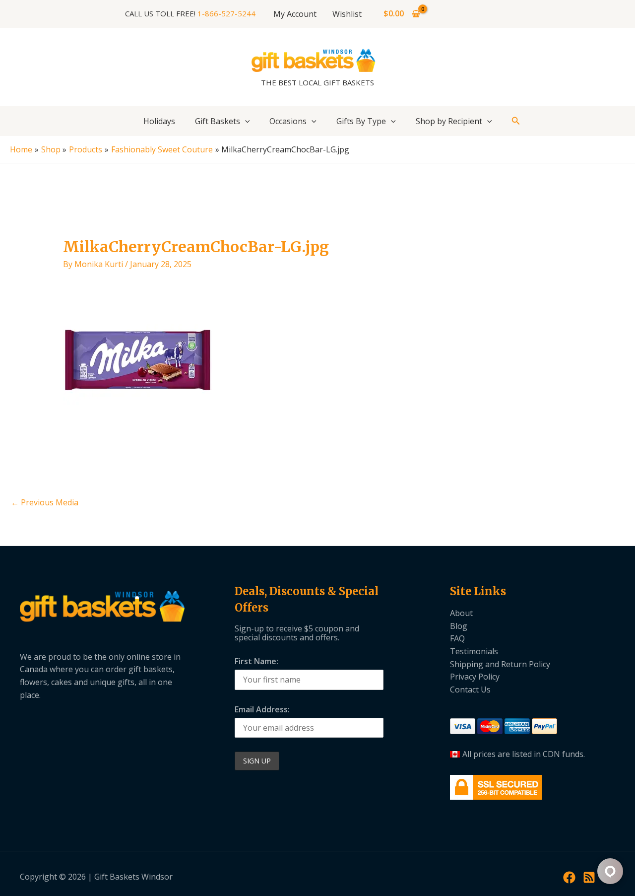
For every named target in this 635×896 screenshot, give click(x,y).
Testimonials (474, 651)
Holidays (159, 121)
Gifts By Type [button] (361, 121)
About (461, 613)
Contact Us (470, 689)
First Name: (256, 661)
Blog (458, 625)
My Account (295, 13)
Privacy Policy (475, 676)
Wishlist (347, 13)
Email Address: (262, 709)
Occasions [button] (288, 121)
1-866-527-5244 (226, 13)
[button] (245, 121)
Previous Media (44, 502)
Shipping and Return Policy (500, 664)
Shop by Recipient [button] (449, 121)
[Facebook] (569, 877)
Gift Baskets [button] (217, 121)
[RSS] (589, 877)
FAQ (457, 638)
